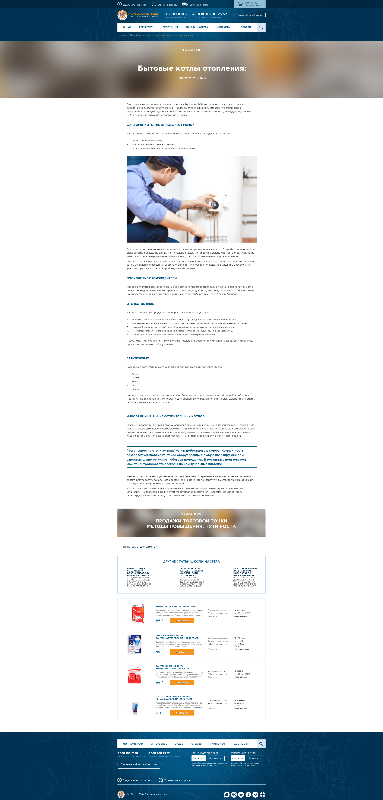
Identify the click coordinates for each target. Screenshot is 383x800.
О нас (127, 27)
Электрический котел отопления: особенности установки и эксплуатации (191, 573)
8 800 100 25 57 (180, 14)
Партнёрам (217, 744)
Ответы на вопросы (167, 5)
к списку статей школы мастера (139, 547)
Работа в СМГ (242, 744)
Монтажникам (133, 744)
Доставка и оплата (199, 5)
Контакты (223, 27)
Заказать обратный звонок (249, 15)
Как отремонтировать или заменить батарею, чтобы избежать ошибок (245, 573)
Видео (179, 744)
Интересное (159, 744)
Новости (245, 27)
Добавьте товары (253, 5)
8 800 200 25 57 (212, 14)
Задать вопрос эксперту (135, 5)
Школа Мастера (197, 27)
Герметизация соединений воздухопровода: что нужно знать (138, 572)
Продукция (170, 27)
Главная (121, 35)
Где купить (146, 27)
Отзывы (196, 744)
